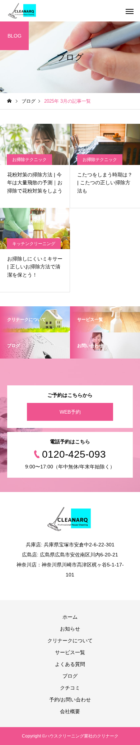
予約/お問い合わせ (70, 699)
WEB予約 (70, 412)
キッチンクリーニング (33, 243)
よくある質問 (70, 664)
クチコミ (70, 688)
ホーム (70, 617)
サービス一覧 (70, 652)
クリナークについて (70, 640)
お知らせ (70, 629)
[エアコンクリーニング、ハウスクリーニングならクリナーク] (22, 11)
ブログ (70, 676)
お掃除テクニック (29, 159)
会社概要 (70, 711)
